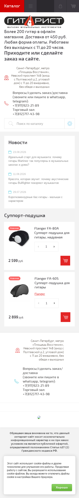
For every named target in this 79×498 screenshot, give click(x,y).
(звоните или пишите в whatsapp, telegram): (41, 379)
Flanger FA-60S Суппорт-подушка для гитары (52, 283)
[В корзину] (65, 261)
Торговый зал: (24, 110)
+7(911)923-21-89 (26, 105)
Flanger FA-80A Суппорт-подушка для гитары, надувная (52, 232)
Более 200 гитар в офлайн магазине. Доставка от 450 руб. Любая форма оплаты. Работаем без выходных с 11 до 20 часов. (36, 39)
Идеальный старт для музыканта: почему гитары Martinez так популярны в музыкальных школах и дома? (38, 160)
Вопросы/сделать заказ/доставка (40, 93)
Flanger (40, 294)
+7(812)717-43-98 (26, 114)
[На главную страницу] (34, 22)
